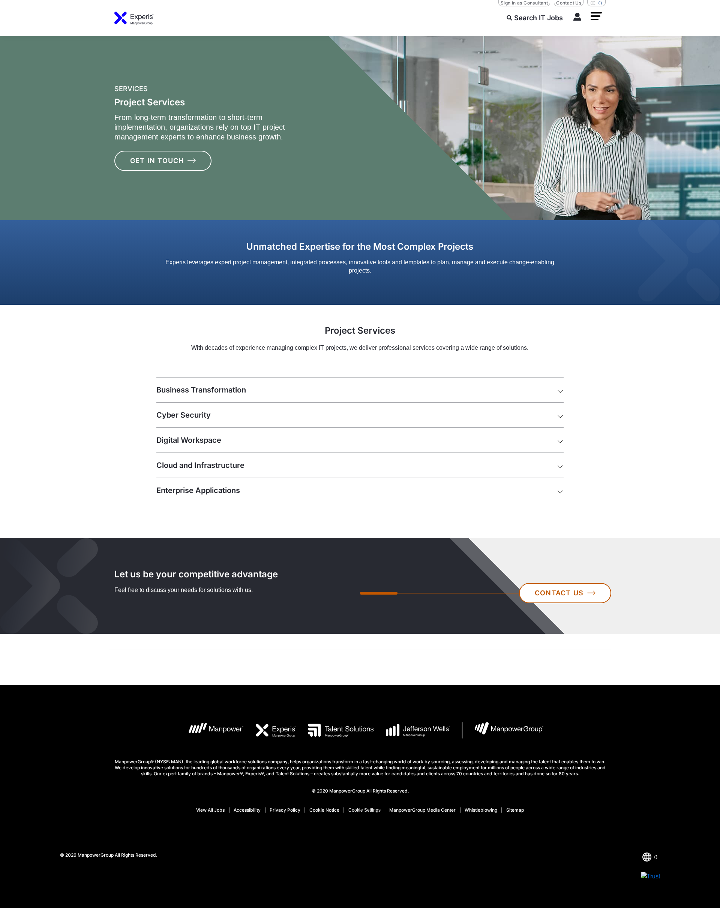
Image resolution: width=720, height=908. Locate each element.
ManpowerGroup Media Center (422, 810)
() (600, 3)
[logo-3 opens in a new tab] (335, 730)
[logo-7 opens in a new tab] (502, 730)
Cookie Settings (364, 810)
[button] (596, 16)
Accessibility (247, 810)
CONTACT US (559, 593)
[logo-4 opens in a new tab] (412, 730)
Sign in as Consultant (524, 3)
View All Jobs (210, 810)
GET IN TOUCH (157, 161)
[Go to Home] (134, 18)
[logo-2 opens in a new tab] (270, 730)
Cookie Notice (324, 810)
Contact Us (568, 3)
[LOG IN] (577, 18)
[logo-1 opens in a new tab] (210, 730)
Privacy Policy (285, 810)
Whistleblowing (481, 810)
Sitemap (515, 810)
